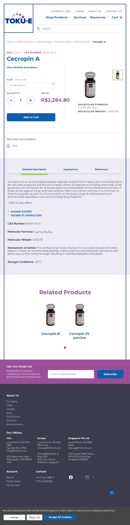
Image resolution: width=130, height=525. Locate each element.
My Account (13, 485)
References (101, 169)
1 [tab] (65, 348)
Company (11, 401)
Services (80, 17)
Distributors (13, 416)
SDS (15, 145)
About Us (94, 11)
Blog (9, 412)
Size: (16, 79)
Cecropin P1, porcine (79, 336)
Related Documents (21, 139)
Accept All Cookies (60, 517)
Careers (10, 409)
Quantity (13, 93)
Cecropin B (50, 334)
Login (80, 11)
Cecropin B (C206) (21, 211)
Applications (70, 169)
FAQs (9, 405)
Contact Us (114, 11)
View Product (50, 311)
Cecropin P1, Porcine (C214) (26, 215)
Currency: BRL (61, 11)
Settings (14, 517)
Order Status (13, 481)
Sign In (10, 477)
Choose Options (50, 320)
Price (45, 93)
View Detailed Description (22, 67)
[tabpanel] (50, 318)
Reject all (34, 517)
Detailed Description (34, 169)
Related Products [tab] (65, 292)
